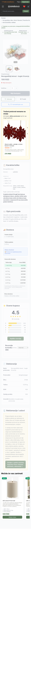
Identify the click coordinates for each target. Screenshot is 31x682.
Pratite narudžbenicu (8, 2)
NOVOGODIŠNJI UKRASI (9, 22)
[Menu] (2, 6)
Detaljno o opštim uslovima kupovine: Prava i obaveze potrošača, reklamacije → (15, 464)
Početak (3, 18)
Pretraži (26, 11)
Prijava (19, 2)
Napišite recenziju (15, 338)
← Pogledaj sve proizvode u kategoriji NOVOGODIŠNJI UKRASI (15, 27)
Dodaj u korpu (12, 517)
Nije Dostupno (15, 93)
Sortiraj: (15, 347)
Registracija (25, 2)
